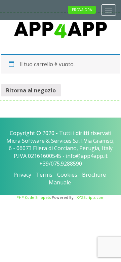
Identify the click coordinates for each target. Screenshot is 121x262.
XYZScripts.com (91, 197)
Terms (44, 174)
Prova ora (82, 9)
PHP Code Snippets (33, 197)
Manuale (60, 182)
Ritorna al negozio (31, 90)
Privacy (22, 174)
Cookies (67, 174)
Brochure (94, 174)
